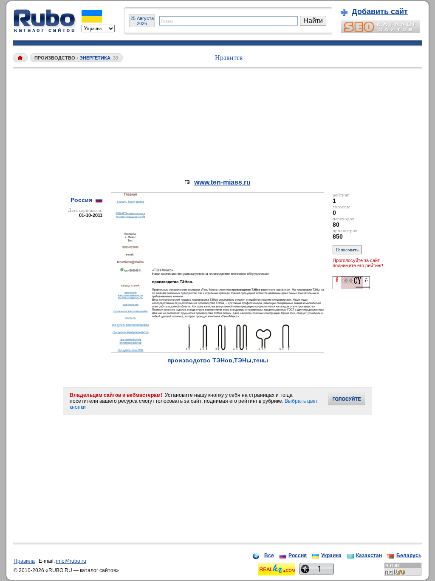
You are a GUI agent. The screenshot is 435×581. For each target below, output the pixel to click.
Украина (331, 555)
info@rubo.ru (71, 561)
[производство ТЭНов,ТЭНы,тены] (217, 350)
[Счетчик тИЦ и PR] (351, 286)
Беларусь (408, 555)
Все (269, 555)
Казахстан (369, 555)
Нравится (229, 57)
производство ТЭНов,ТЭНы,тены (217, 360)
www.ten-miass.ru (222, 182)
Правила (24, 561)
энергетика (94, 57)
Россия (297, 555)
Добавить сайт (380, 11)
